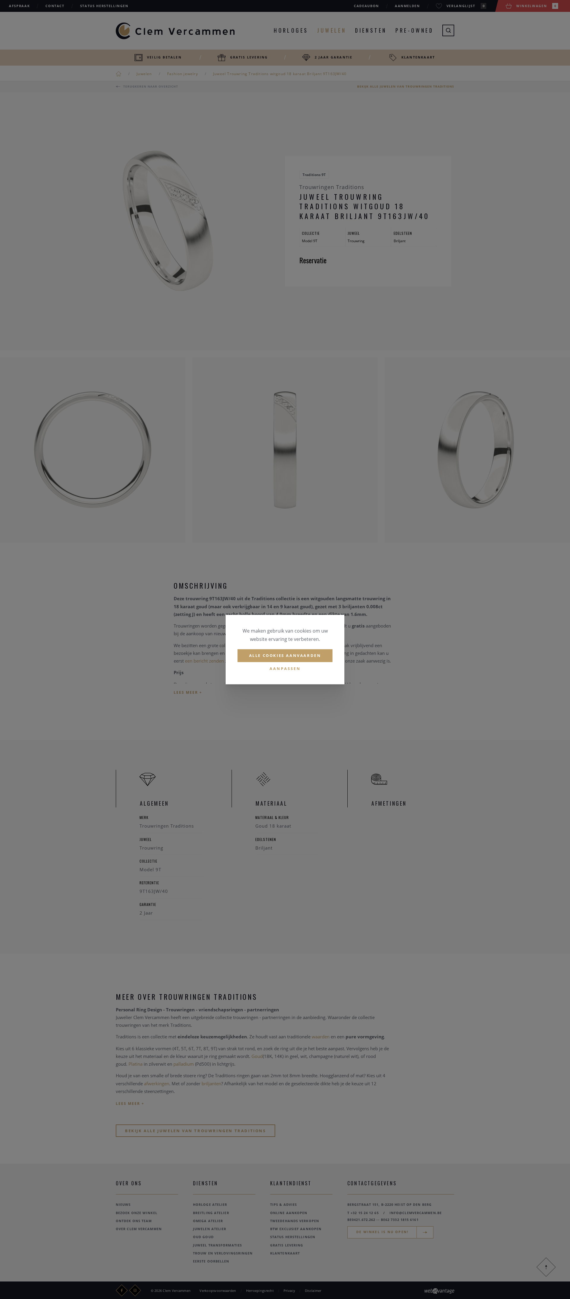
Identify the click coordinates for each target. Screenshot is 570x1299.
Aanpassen (285, 668)
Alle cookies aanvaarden (285, 655)
